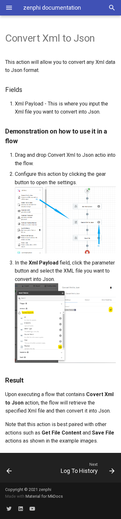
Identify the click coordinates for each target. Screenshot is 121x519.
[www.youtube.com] (32, 509)
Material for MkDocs (44, 496)
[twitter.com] (9, 509)
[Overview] (16, 467)
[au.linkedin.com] (20, 509)
